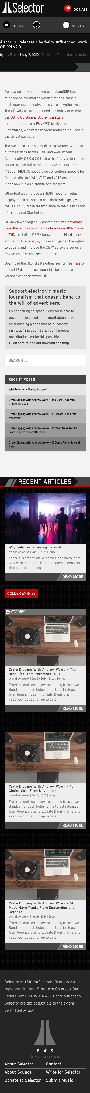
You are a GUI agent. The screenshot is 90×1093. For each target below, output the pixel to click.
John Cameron (20, 551)
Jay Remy (11, 55)
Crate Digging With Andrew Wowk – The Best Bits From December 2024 (42, 671)
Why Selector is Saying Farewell (28, 389)
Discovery (28, 241)
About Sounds (18, 1072)
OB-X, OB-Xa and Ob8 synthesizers (37, 117)
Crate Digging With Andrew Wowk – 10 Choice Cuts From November (41, 788)
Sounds (18, 26)
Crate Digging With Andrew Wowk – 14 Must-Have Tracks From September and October (42, 907)
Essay (51, 551)
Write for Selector (63, 1072)
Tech (45, 26)
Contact (53, 1064)
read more (73, 577)
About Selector (19, 1064)
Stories (78, 26)
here (76, 263)
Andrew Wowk (20, 678)
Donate (80, 9)
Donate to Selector (23, 1080)
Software (48, 55)
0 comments (77, 55)
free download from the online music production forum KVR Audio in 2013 (44, 228)
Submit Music (59, 1080)
